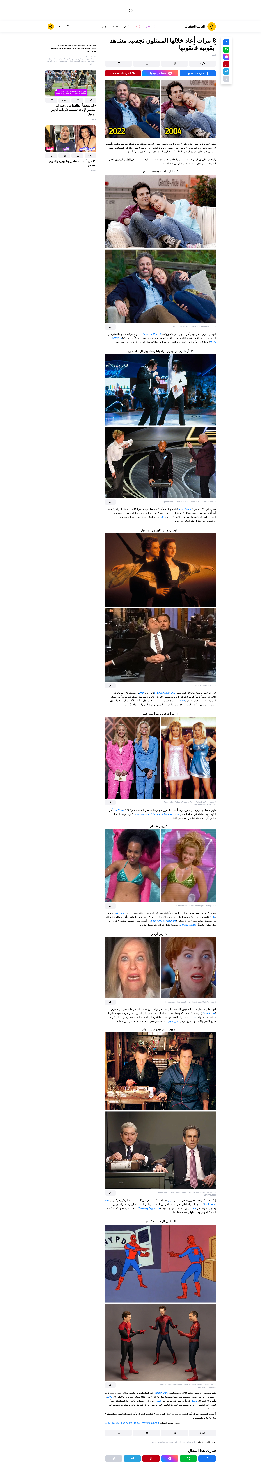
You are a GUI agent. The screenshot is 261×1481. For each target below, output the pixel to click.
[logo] (200, 26)
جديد (135, 26)
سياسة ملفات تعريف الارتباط (86, 48)
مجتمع (93, 119)
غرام (170, 1200)
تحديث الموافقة (91, 51)
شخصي (149, 26)
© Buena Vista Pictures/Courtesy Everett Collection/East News (190, 802)
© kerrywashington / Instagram (201, 906)
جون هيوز (173, 1021)
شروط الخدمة (69, 48)
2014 (141, 692)
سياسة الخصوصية (80, 45)
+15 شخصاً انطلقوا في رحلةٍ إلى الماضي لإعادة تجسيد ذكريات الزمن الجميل (73, 110)
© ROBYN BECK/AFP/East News (200, 502)
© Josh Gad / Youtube (205, 1002)
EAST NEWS (112, 1423)
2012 (194, 1400)
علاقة (212, 917)
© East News (208, 685)
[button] (90, 100)
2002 (109, 1396)
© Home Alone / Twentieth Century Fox (190, 1002)
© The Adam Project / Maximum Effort (198, 327)
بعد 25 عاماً (118, 810)
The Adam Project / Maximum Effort (140, 1423)
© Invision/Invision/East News (204, 805)
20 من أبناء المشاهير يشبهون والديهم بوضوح (72, 163)
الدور (158, 1400)
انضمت (193, 1017)
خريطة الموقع (56, 48)
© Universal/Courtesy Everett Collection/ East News (187, 1192)
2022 (163, 517)
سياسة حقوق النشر (64, 45)
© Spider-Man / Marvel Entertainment (187, 1385)
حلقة (193, 1208)
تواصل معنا (92, 45)
